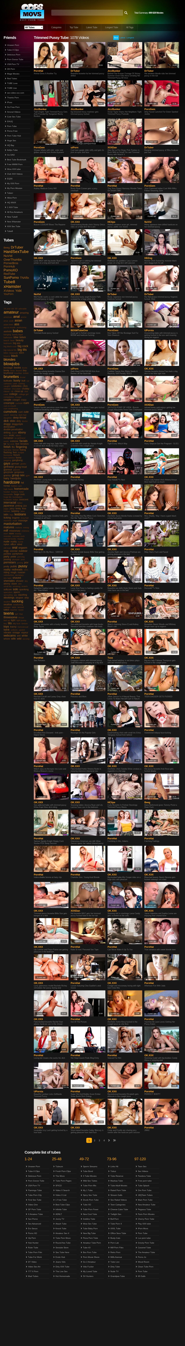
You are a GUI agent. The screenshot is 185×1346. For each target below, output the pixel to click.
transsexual (23, 627)
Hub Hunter (33, 1243)
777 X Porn (33, 1271)
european (8, 438)
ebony (22, 432)
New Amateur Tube (146, 1204)
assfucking (21, 327)
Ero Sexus (32, 1228)
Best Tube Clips (63, 1204)
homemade (21, 488)
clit (12, 391)
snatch (25, 586)
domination (9, 427)
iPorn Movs (143, 1228)
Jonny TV (60, 1219)
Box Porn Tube (90, 1252)
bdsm (23, 337)
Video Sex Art (34, 1266)
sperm (17, 592)
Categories (56, 27)
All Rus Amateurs (15, 212)
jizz (25, 506)
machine (7, 520)
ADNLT (59, 1214)
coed (6, 394)
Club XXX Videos (15, 174)
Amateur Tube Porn (92, 1243)
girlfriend (9, 466)
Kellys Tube (12, 150)
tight (13, 620)
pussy (22, 566)
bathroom (8, 337)
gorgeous (19, 472)
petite (13, 556)
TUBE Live (12, 88)
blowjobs (12, 364)
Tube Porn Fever (90, 1209)
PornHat (38, 71)
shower (19, 581)
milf (6, 530)
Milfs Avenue (116, 1257)
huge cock (19, 494)
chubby (25, 388)
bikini (6, 353)
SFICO (59, 1185)
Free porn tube (145, 1181)
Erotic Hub (60, 1257)
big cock (23, 346)
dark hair (22, 415)
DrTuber (17, 247)
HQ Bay (10, 145)
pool (23, 559)
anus (6, 321)
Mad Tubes (33, 1276)
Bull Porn (114, 1219)
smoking (16, 586)
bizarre (7, 356)
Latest (122, 37)
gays (7, 463)
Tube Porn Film (35, 1252)
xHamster (12, 286)
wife (13, 638)
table (14, 607)
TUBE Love (12, 83)
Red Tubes (12, 78)
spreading (8, 595)
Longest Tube (111, 27)
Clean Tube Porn (145, 1266)
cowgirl (16, 400)
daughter (8, 418)
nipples (20, 539)
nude (6, 541)
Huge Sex (11, 140)
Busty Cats (115, 1238)
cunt (20, 412)
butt (23, 380)
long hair (25, 518)
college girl (23, 394)
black (14, 355)
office (13, 544)
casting (21, 383)
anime (23, 317)
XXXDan (112, 147)
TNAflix (24, 277)
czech (6, 415)
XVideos (9, 290)
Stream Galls (116, 1195)
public (13, 566)
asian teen (8, 324)
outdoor (23, 550)
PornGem (149, 109)
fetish (7, 446)
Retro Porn (115, 1252)
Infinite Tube (61, 1209)
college (13, 394)
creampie (9, 403)
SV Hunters (88, 1276)
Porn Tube (12, 126)
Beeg (7, 247)
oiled (19, 544)
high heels (8, 489)
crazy (23, 400)
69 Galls (141, 1276)
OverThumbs (13, 259)
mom (11, 533)
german (15, 463)
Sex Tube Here (62, 1252)
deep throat (19, 417)
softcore (8, 589)
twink (7, 629)
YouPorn (8, 294)
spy (15, 595)
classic (7, 391)
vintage (16, 632)
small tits (8, 586)
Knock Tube (61, 1228)
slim (20, 584)
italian (20, 503)
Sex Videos (143, 1171)
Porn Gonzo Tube (15, 59)
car (27, 381)
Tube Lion (115, 1262)
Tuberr (10, 193)
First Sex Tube (34, 1200)
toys (6, 626)
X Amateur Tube (35, 1214)
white (25, 635)
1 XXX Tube (12, 207)
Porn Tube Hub (14, 136)
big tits (22, 349)
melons (18, 527)
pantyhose (17, 554)
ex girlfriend (20, 438)
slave (14, 583)
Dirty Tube (115, 1266)
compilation (9, 397)
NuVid (8, 256)
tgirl (16, 614)
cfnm (25, 386)
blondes (9, 359)
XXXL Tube (115, 1228)
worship (26, 639)
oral (14, 547)
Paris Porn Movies (146, 1214)
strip (26, 597)
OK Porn (11, 69)
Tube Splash (143, 1185)
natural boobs (10, 539)
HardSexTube (16, 251)
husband (8, 499)
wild (19, 638)
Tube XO (87, 1204)
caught (7, 386)
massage (23, 520)
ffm (13, 447)
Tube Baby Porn (90, 1228)
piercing (21, 557)
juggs (6, 508)
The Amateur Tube (146, 1252)
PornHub (9, 266)
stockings (9, 597)
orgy (6, 550)
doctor (25, 421)
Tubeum (59, 1166)
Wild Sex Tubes (90, 1181)
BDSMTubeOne (79, 330)
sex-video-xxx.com (15, 93)
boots (24, 368)
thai (21, 614)
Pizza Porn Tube (90, 1238)
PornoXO (11, 270)
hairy (6, 478)
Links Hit (114, 1166)
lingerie (16, 518)
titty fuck (16, 623)
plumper (16, 559)
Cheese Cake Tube (119, 1209)
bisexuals (13, 353)
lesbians (20, 514)
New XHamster (14, 221)
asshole (8, 331)
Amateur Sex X (62, 1233)
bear (12, 340)
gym (28, 475)
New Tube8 (12, 217)
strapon (19, 597)
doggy (7, 424)
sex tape (7, 578)
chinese (7, 389)
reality (7, 569)
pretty (6, 566)
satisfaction (9, 575)
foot (15, 452)
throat (21, 617)
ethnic (18, 435)
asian (18, 320)
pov (26, 562)
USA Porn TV (13, 64)
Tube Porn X (116, 1224)
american (8, 317)
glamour (8, 469)
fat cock (10, 444)
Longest (130, 37)
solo (15, 589)
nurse (20, 542)
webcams (10, 635)
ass (16, 324)
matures (9, 527)
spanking (24, 589)
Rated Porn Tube (118, 1190)
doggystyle (17, 424)
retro (26, 570)
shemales (9, 580)
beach (6, 340)
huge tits (7, 497)
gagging (7, 460)
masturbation (13, 523)
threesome (10, 617)
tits (10, 623)
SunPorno (11, 277)
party (6, 556)
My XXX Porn (13, 183)
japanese (9, 505)
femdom (24, 444)
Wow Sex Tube (90, 1224)
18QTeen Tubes (145, 1195)
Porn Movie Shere (91, 1257)
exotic (6, 441)
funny (18, 457)
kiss (24, 508)
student (7, 602)
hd (22, 482)
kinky (18, 508)
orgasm (22, 547)
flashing (8, 452)
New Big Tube (89, 1233)
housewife (8, 494)
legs (11, 514)
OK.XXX (75, 222)
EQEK (10, 179)
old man (7, 548)
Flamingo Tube (35, 1190)
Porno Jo (142, 1257)
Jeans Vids (60, 1262)
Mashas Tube (116, 1181)
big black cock (10, 346)
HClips (111, 222)
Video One (33, 1204)
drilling (7, 432)
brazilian (18, 373)
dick (6, 420)
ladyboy (15, 511)
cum (26, 402)
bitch (21, 353)
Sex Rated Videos (118, 1200)
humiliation (17, 497)
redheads (17, 569)
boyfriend (8, 373)
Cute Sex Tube (14, 117)
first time (7, 450)
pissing (7, 559)
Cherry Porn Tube (146, 1219)
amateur (11, 312)
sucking (17, 601)
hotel (21, 492)
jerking (18, 506)
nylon (6, 544)
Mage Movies (13, 74)
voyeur (24, 632)
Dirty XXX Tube (62, 1266)
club (26, 391)
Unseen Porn (13, 45)
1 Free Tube (61, 1200)
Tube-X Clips (13, 50)
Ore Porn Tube (144, 1190)
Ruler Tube (33, 1247)
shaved (17, 577)
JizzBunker (114, 71)
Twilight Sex (115, 1214)
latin (6, 514)
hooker (7, 492)
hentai (7, 486)
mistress (25, 531)
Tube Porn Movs (63, 1238)
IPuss (9, 102)
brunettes (11, 376)
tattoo (6, 609)
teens (9, 613)
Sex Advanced (34, 1224)
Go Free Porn (13, 107)
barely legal (17, 334)
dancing (13, 415)
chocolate (16, 389)
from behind (9, 458)
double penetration (13, 429)
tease (21, 610)
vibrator (7, 632)
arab (11, 321)
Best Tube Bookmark (16, 159)
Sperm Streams (90, 1166)
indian (15, 499)
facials (24, 440)
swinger (7, 607)
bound (19, 370)
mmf (6, 533)
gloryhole (8, 472)
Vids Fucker (88, 1266)
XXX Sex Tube (13, 226)
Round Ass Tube (63, 1243)
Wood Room (143, 1262)
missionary (14, 531)
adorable (22, 308)
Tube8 (10, 231)
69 (16, 308)
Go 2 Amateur (89, 1262)
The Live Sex (61, 1271)
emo (6, 435)
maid (15, 520)
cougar (18, 397)
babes (18, 331)
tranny (13, 627)
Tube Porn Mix (89, 1185)
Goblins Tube (89, 1219)
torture (25, 623)
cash (15, 383)
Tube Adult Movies (118, 1185)
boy (25, 370)
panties (7, 554)
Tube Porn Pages (63, 1181)
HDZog (148, 258)
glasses (16, 470)
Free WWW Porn (15, 164)
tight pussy (21, 620)
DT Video (32, 1262)
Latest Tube (91, 27)
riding (6, 572)
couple (7, 399)
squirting (22, 595)
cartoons (8, 383)
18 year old (9, 308)
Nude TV (114, 1271)
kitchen (7, 511)
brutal (22, 377)
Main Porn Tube (145, 1200)
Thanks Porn (13, 97)
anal (16, 316)
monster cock (18, 536)
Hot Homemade (63, 1276)
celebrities (16, 386)
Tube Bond (88, 1171)
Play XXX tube (144, 1224)
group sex (18, 475)
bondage (8, 367)
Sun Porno (33, 1219)
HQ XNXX (11, 202)
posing (20, 562)
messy (26, 527)
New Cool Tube (90, 1214)
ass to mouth (9, 327)
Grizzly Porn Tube (146, 1243)
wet (19, 635)
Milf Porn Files (116, 1247)
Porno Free (12, 131)
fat (5, 444)
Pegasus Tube (144, 1209)
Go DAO (11, 155)
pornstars (10, 562)
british (26, 373)
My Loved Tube (90, 1271)
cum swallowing (11, 408)
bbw (16, 337)
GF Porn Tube (34, 1209)
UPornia (149, 330)
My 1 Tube (88, 1190)
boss (12, 370)
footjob (21, 452)
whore (7, 639)
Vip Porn (32, 1238)
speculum (8, 592)
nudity (14, 541)
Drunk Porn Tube (91, 1200)
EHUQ (10, 121)
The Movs (60, 1176)
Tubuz (113, 1171)
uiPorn (74, 147)
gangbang (17, 460)
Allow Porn (12, 198)
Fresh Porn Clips (63, 1171)
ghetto (23, 464)
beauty (20, 340)
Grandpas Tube (117, 1276)
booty (6, 370)
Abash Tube (61, 1224)
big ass (16, 343)
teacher (13, 610)
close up (18, 391)
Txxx (110, 657)
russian (21, 572)
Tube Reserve (116, 1176)
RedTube (9, 273)
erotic (11, 435)
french (16, 455)
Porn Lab (114, 1243)
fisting (23, 450)
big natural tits (10, 350)
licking (7, 517)
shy (26, 581)
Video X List (61, 1195)
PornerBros (11, 263)
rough (13, 572)
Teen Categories (117, 1204)
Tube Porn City (35, 1195)
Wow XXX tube (14, 169)
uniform (14, 630)
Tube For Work (35, 1257)
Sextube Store (62, 1247)
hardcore (12, 482)
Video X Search (63, 1190)
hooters (14, 492)
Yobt (18, 290)
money (18, 533)
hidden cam (16, 486)
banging (7, 334)
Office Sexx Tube (118, 1233)
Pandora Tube (144, 1176)
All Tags (129, 27)
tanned (20, 607)
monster (7, 536)
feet (17, 444)
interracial (10, 502)
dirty (18, 421)
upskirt (22, 630)
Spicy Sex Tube (90, 1195)
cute (26, 411)
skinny (7, 583)
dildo (12, 421)
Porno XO (32, 1233)
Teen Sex (142, 1166)
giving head (21, 467)
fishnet (16, 450)
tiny (5, 623)
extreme (14, 441)
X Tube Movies (90, 1176)
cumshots (10, 411)
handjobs (15, 478)
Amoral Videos (13, 112)
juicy (12, 508)
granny (7, 475)
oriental (13, 551)
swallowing (18, 604)
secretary (19, 575)
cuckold (18, 403)
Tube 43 (86, 1247)
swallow (8, 604)
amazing (24, 313)
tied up (7, 620)
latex (23, 511)
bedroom (8, 343)
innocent (23, 499)
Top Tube (74, 27)
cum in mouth (10, 406)
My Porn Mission (14, 188)
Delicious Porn (13, 54)
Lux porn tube (144, 1238)
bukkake (8, 380)
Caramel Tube (144, 1247)
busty (16, 380)
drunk (14, 433)
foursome (8, 455)
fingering (21, 446)
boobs (17, 367)
